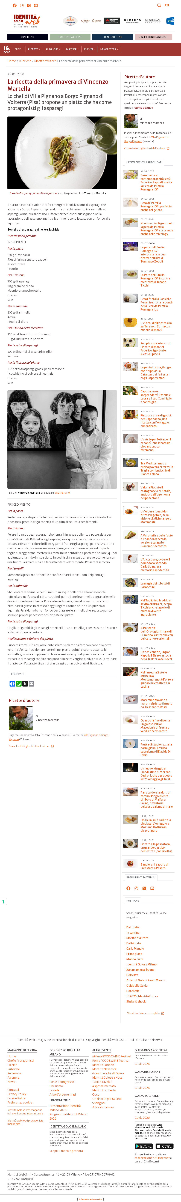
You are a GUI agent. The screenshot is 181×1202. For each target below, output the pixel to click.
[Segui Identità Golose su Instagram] (21, 5)
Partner (71, 49)
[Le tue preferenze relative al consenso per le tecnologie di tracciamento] (3, 901)
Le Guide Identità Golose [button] (153, 37)
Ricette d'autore (45, 61)
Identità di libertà (104, 1090)
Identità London (103, 1065)
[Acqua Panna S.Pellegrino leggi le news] (70, 21)
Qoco (95, 1094)
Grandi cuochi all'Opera (108, 1073)
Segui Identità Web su (141, 877)
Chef (18, 49)
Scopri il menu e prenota (66, 1151)
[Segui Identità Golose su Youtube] (36, 5)
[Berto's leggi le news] (132, 21)
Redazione (14, 1073)
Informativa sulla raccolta (90, 1199)
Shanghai (98, 1103)
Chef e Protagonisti (20, 1060)
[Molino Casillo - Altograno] (91, 21)
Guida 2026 (142, 1064)
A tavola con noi (103, 1107)
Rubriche (52, 49)
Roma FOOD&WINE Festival (110, 1060)
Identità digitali (113, 37)
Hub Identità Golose (70, 37)
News (11, 1082)
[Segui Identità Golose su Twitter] (29, 5)
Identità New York (104, 1069)
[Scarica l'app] (144, 1146)
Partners (13, 1077)
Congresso (27, 37)
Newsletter (108, 49)
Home (11, 61)
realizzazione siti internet (152, 1158)
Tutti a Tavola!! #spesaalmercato (104, 1084)
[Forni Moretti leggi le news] (111, 21)
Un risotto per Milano (107, 1098)
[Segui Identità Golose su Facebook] (14, 5)
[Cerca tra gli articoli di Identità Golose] (160, 5)
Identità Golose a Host (107, 1077)
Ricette (33, 49)
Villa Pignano (62, 492)
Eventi (88, 49)
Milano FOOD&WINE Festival (111, 1056)
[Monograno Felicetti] (153, 21)
